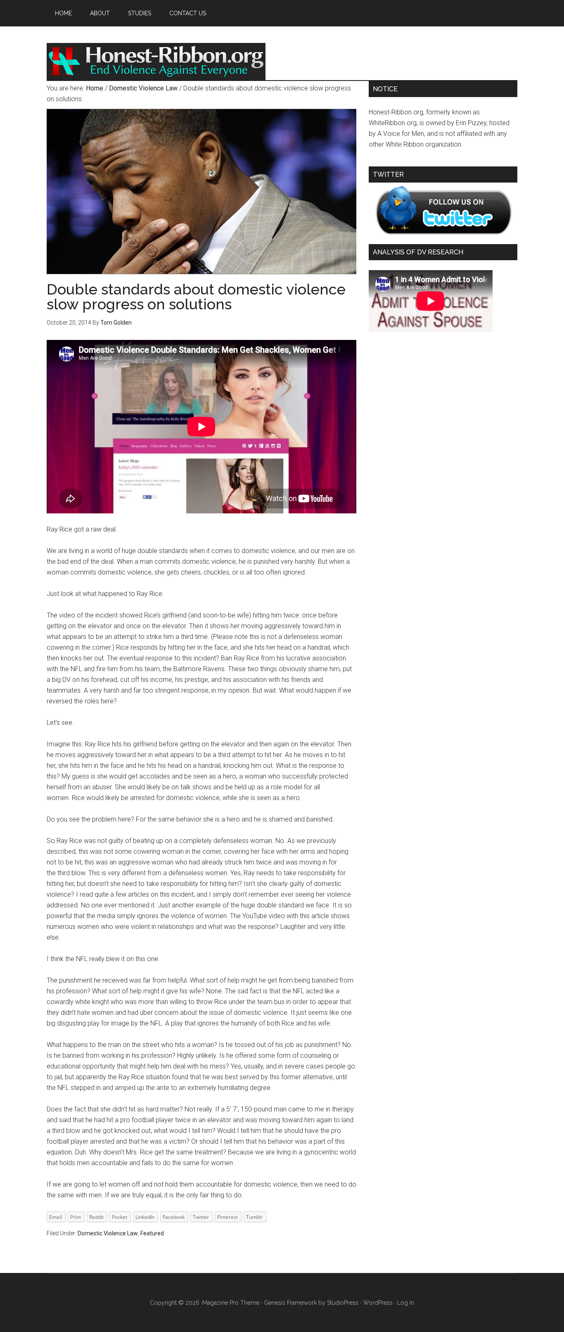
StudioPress (342, 1302)
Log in (405, 1302)
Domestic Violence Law (108, 1233)
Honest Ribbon (156, 61)
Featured (152, 1233)
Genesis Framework (290, 1302)
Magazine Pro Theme (230, 1302)
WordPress (378, 1302)
